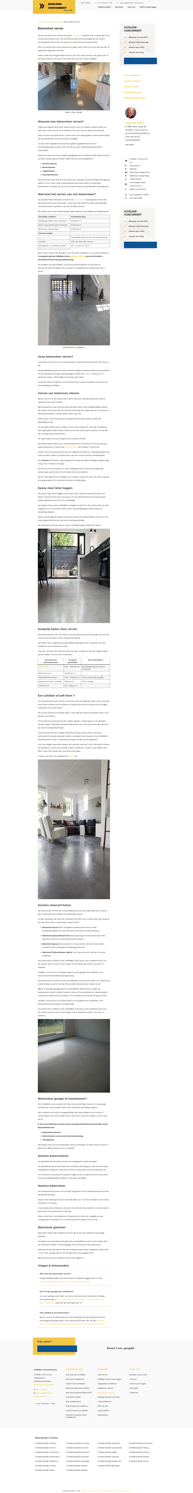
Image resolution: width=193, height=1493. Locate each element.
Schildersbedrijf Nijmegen (109, 1465)
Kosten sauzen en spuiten (77, 1410)
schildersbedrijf (71, 447)
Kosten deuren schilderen (77, 1406)
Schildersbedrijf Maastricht (109, 1461)
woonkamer (79, 199)
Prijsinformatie (104, 7)
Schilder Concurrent (138, 1374)
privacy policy (119, 1491)
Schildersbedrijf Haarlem (77, 1465)
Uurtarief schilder (45, 237)
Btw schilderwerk (73, 1401)
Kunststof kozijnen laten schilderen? (76, 1416)
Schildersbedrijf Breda (44, 1470)
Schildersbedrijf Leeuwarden (110, 1447)
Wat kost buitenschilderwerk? (79, 1392)
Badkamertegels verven (135, 98)
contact (100, 1491)
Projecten (133, 1392)
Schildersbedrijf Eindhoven (77, 1452)
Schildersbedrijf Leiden (107, 1452)
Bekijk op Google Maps (44, 1384)
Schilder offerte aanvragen (109, 1379)
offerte (71, 756)
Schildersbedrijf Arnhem (45, 1465)
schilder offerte (77, 256)
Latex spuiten (103, 1410)
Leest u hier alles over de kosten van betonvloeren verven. (65, 1281)
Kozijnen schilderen (133, 81)
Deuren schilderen (132, 75)
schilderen (76, 35)
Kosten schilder (131, 86)
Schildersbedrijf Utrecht (139, 1452)
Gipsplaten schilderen (107, 1383)
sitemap (128, 1491)
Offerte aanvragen (148, 7)
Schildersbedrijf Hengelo (77, 1470)
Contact (133, 1379)
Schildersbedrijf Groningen (78, 1461)
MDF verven (103, 1406)
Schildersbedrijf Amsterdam (47, 1456)
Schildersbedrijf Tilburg (139, 1447)
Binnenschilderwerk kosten (77, 1388)
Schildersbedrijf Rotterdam (141, 1443)
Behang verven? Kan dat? (109, 1397)
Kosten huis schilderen (75, 1383)
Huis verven (103, 1374)
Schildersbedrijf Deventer (77, 1447)
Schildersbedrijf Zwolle (138, 1461)
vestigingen (108, 1491)
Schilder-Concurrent (89, 1491)
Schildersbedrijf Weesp (139, 1456)
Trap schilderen (104, 1401)
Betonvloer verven (106, 1392)
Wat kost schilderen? (75, 1379)
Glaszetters (103, 1415)
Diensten (119, 7)
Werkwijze (133, 1388)
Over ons (131, 7)
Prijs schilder (43, 667)
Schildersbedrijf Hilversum (109, 1443)
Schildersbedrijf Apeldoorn (46, 1461)
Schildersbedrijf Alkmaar (46, 1443)
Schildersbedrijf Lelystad (108, 1456)
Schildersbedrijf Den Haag (77, 1443)
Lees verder (129, 145)
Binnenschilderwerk (53, 22)
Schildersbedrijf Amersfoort (47, 1452)
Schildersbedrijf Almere (45, 1447)
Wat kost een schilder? (76, 1374)
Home (40, 22)
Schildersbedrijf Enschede (77, 1456)
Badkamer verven (105, 1388)
